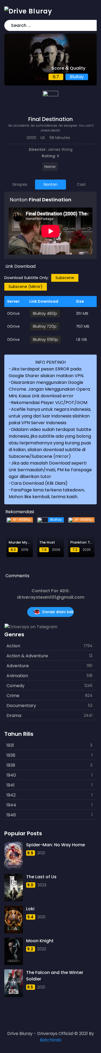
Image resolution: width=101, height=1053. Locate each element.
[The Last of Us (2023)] (13, 887)
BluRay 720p (45, 326)
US (42, 137)
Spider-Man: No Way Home (55, 845)
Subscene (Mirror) (26, 286)
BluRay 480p (45, 313)
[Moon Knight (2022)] (13, 951)
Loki (30, 909)
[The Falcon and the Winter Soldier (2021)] (13, 983)
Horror (50, 166)
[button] (91, 25)
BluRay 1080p (45, 339)
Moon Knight (40, 941)
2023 (41, 885)
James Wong (60, 149)
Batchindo (50, 1040)
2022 (41, 949)
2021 (41, 853)
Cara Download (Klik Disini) (39, 483)
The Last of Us (41, 877)
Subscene (64, 277)
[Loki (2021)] (13, 919)
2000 (31, 137)
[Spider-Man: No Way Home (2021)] (13, 855)
